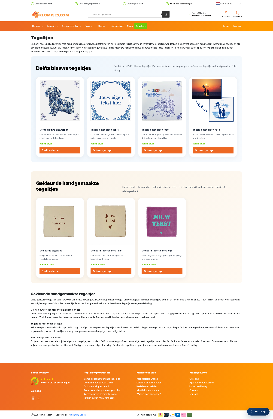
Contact (225, 26)
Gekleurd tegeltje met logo (157, 250)
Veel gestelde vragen (147, 378)
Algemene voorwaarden (201, 382)
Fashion (88, 26)
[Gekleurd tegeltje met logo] (162, 221)
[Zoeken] (166, 14)
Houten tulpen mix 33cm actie (99, 397)
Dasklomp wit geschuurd (96, 386)
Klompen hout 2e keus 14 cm (98, 382)
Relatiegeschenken (70, 26)
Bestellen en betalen (146, 386)
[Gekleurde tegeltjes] (60, 221)
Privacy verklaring (198, 386)
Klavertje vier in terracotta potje (100, 393)
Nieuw (130, 26)
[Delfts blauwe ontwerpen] (60, 100)
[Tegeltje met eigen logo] (162, 100)
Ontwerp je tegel (111, 150)
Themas (101, 26)
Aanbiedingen (118, 26)
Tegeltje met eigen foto (206, 129)
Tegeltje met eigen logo (155, 129)
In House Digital (78, 414)
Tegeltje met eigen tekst (105, 129)
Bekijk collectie (60, 150)
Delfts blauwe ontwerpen (53, 129)
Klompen (36, 26)
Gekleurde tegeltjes (50, 250)
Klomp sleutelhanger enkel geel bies (102, 390)
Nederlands (226, 3)
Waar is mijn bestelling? (148, 393)
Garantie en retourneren (148, 382)
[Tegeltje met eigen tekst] (111, 100)
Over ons (237, 26)
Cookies (193, 390)
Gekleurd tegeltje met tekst (106, 250)
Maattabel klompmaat (148, 390)
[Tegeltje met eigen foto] (213, 100)
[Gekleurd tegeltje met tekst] (111, 221)
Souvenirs (51, 26)
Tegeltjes (141, 26)
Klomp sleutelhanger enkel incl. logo (102, 378)
